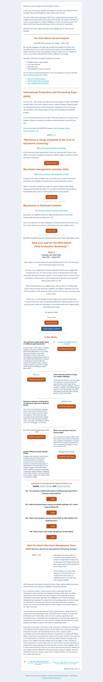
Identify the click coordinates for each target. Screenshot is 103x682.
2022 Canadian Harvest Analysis (38, 83)
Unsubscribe (45, 678)
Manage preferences (55, 678)
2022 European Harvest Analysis (38, 81)
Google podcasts (63, 486)
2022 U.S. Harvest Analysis (36, 79)
